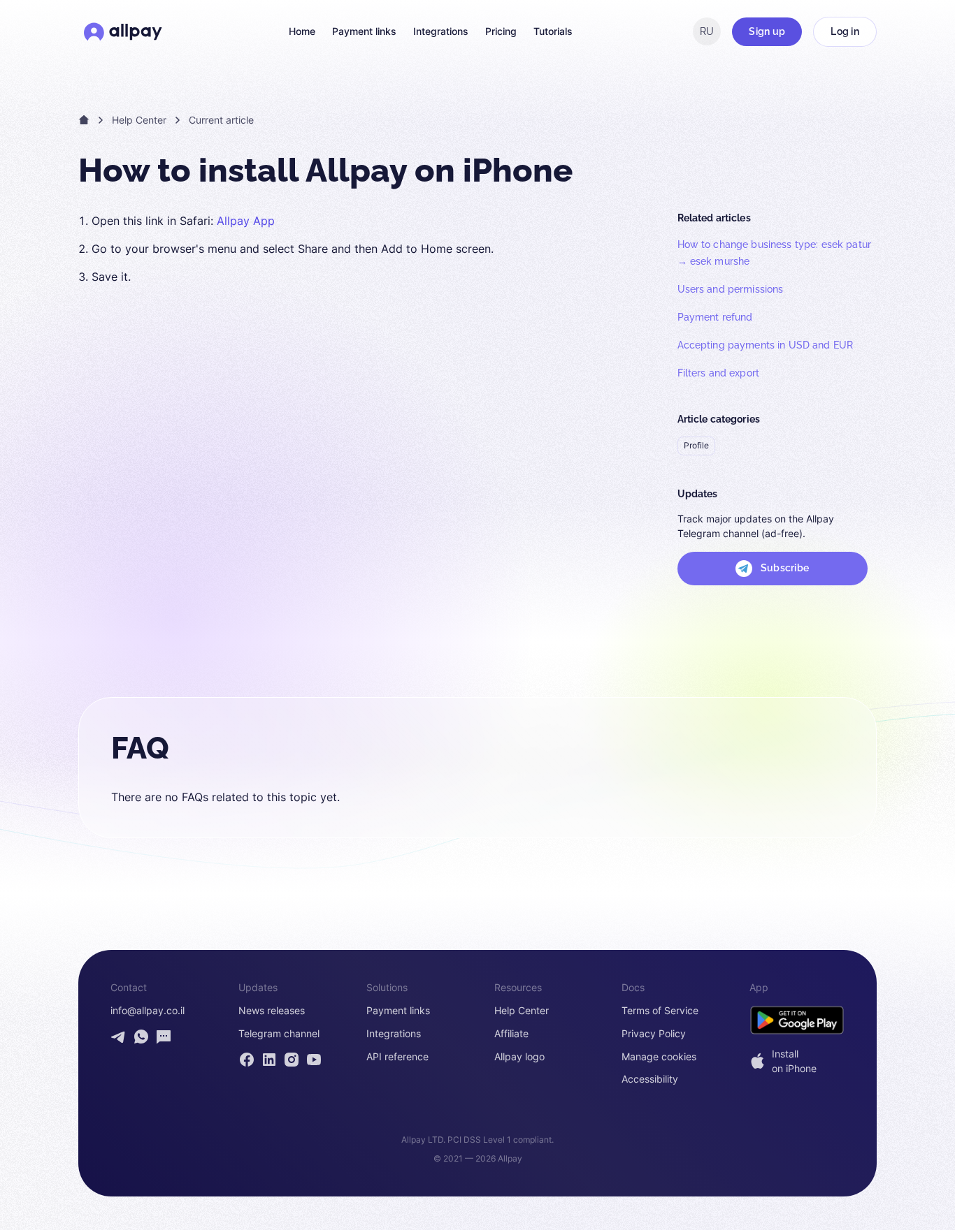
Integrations (440, 31)
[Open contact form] (163, 1036)
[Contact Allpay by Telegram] (118, 1036)
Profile (696, 445)
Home (302, 31)
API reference (397, 1056)
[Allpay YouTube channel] (314, 1059)
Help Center (139, 120)
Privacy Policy (654, 1033)
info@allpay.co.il (147, 1010)
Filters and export (718, 373)
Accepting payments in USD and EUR (765, 345)
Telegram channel (278, 1033)
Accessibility (650, 1079)
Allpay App (246, 221)
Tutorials (553, 31)
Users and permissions (730, 289)
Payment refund (715, 317)
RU (707, 31)
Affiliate (511, 1033)
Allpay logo (519, 1056)
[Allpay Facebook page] (246, 1059)
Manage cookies (659, 1056)
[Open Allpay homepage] (123, 31)
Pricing (501, 31)
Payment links (364, 31)
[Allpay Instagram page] (291, 1059)
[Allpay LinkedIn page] (269, 1059)
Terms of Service (660, 1010)
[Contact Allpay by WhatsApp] (141, 1036)
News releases (271, 1010)
